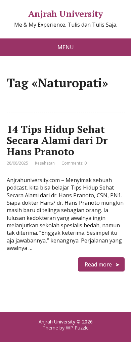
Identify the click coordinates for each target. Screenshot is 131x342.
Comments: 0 (74, 163)
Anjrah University (65, 14)
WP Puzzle (77, 327)
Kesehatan (45, 163)
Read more (98, 264)
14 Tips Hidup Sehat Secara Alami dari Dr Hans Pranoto (57, 140)
